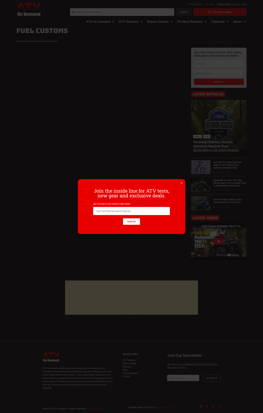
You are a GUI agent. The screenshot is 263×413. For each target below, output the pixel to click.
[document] (131, 206)
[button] (182, 183)
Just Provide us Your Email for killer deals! (112, 203)
